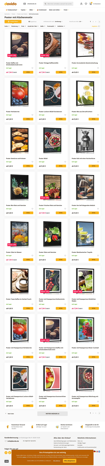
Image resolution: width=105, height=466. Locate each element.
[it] (97, 451)
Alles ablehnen (56, 460)
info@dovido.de (13, 441)
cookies (24, 457)
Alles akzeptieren (69, 461)
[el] (99, 451)
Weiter (99, 22)
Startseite (7, 14)
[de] (95, 451)
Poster (13, 14)
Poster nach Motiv (22, 14)
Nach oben (11, 413)
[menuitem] (12, 10)
